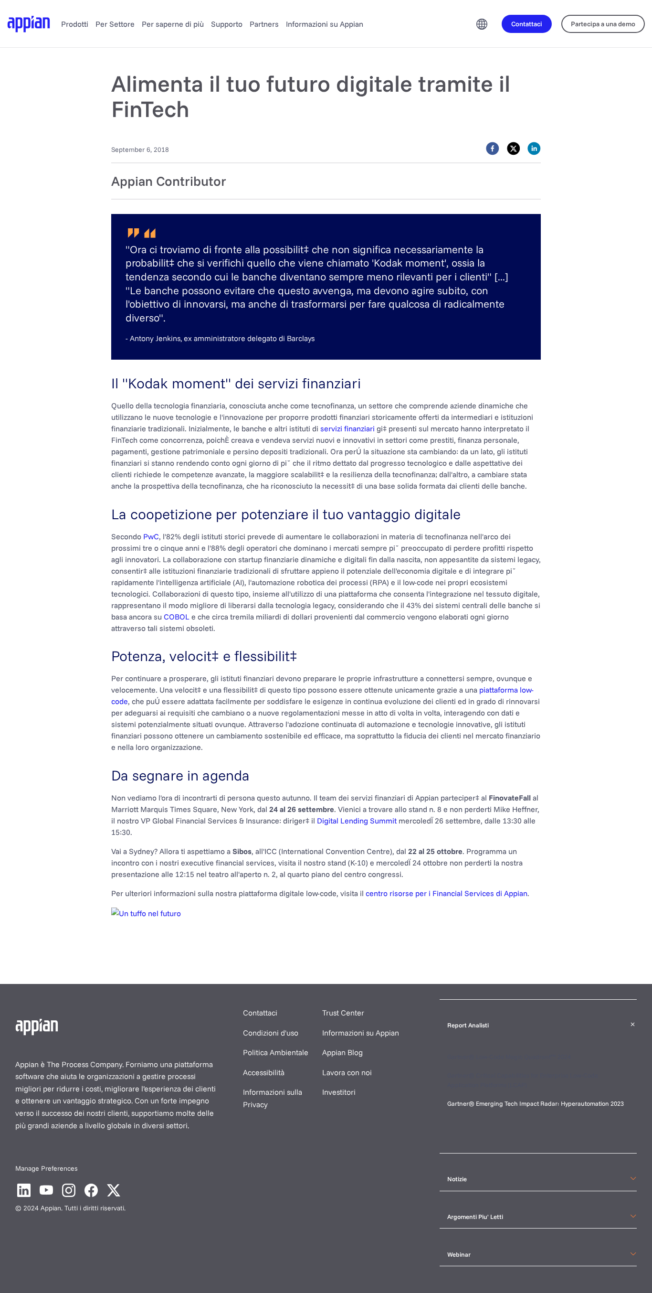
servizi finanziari (347, 428)
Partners (264, 24)
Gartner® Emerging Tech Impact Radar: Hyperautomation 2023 (535, 1103)
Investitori (339, 1092)
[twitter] (513, 148)
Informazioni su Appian (324, 24)
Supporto (226, 24)
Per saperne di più (173, 24)
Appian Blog (342, 1052)
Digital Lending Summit (357, 820)
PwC (151, 536)
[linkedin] (534, 148)
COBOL (176, 616)
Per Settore (115, 24)
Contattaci (260, 1012)
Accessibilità (263, 1072)
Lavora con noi (347, 1072)
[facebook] (492, 148)
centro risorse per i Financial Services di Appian (446, 893)
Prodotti (74, 24)
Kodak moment (409, 262)
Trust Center (343, 1012)
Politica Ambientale (275, 1052)
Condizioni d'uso (270, 1032)
